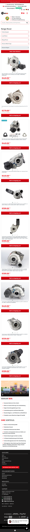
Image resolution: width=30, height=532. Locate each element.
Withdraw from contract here (10, 467)
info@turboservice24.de (10, 6)
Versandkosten (5, 458)
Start (3, 455)
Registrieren (4, 485)
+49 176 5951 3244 (22, 6)
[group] (15, 63)
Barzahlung (4, 478)
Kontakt (3, 462)
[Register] (24, 10)
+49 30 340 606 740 (7, 497)
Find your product (15, 51)
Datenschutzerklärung (6, 461)
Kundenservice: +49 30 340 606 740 (15, 4)
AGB (3, 459)
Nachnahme (4, 476)
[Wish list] (20, 10)
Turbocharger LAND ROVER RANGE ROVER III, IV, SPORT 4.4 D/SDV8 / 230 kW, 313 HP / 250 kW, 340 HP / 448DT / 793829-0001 (15, 334)
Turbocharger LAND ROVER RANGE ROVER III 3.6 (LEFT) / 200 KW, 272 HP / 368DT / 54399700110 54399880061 (15, 302)
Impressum (4, 464)
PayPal (3, 473)
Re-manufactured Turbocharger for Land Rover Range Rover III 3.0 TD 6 (14, 106)
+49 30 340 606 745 (7, 500)
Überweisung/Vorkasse (7, 475)
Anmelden (4, 484)
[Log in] (22, 10)
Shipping (8, 79)
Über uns (4, 456)
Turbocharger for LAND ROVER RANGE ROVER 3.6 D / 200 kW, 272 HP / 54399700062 (15, 172)
